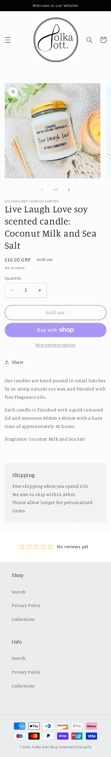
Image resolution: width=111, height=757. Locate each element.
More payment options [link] (56, 344)
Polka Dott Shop (45, 747)
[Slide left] (42, 189)
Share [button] (18, 361)
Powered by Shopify (75, 747)
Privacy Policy (26, 605)
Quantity (13, 278)
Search (19, 591)
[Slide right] (68, 189)
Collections (23, 619)
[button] (8, 40)
